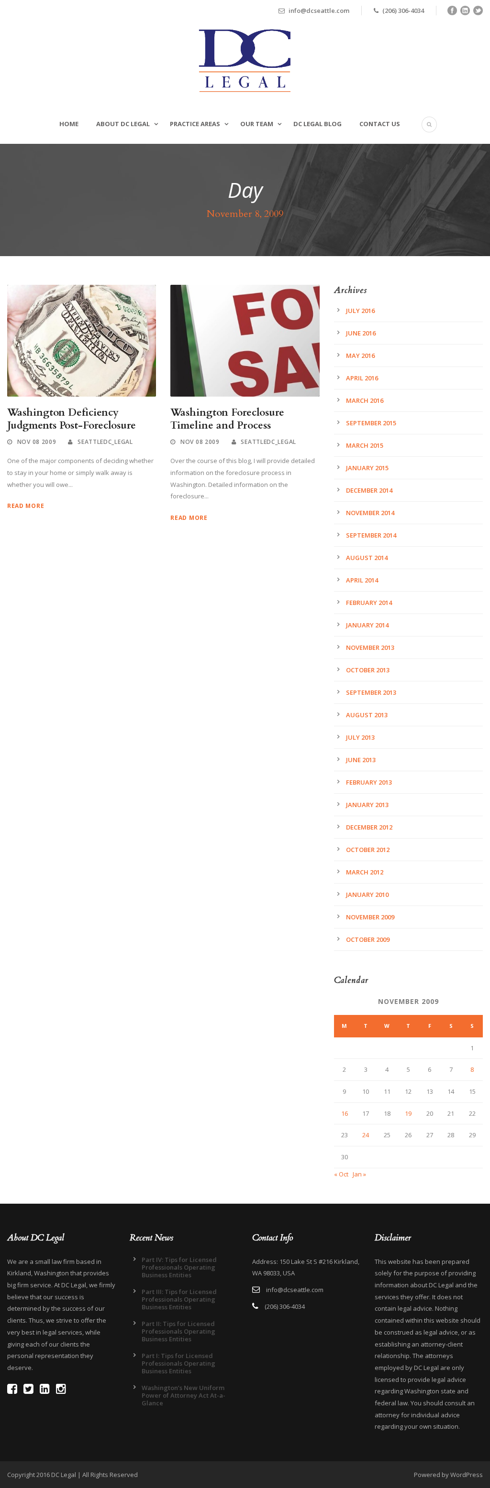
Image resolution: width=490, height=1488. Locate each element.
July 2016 (360, 310)
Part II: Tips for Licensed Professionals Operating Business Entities (178, 1331)
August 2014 (367, 557)
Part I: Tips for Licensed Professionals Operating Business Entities (178, 1363)
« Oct (341, 1174)
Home (68, 123)
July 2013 (360, 737)
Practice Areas (195, 123)
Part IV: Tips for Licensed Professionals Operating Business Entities (179, 1267)
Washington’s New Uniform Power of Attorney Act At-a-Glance (183, 1395)
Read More (25, 506)
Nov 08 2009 (36, 442)
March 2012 (364, 872)
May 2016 (360, 355)
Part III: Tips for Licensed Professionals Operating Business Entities (179, 1299)
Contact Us (379, 123)
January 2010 (367, 894)
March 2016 (364, 400)
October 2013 (368, 670)
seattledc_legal (105, 442)
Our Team (256, 123)
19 (408, 1113)
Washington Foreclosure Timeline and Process (227, 419)
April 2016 (362, 378)
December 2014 (369, 490)
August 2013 (367, 715)
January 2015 (367, 468)
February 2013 (369, 782)
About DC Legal (123, 123)
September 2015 (371, 423)
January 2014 (367, 625)
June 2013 (361, 759)
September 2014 (371, 535)
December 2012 (369, 827)
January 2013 (367, 804)
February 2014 (369, 602)
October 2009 (368, 939)
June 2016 (361, 333)
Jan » (359, 1174)
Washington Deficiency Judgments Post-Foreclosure (71, 419)
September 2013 (371, 692)
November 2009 (370, 917)
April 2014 (362, 580)
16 (344, 1113)
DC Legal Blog (317, 123)
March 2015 (364, 445)
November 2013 (370, 647)
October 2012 (368, 849)
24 (365, 1135)
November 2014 (370, 512)
